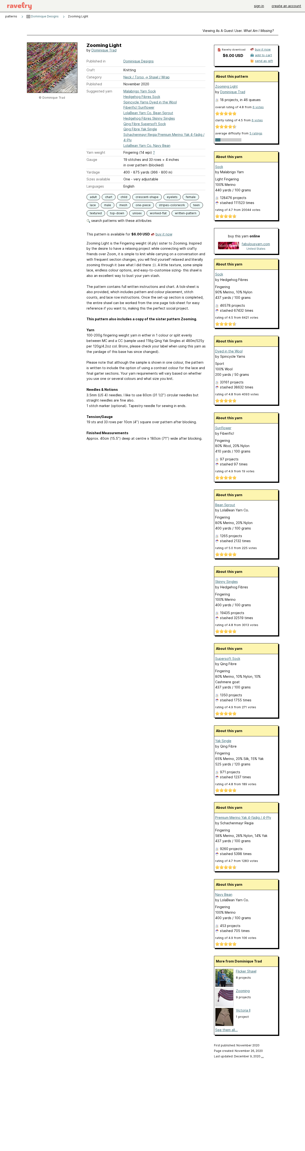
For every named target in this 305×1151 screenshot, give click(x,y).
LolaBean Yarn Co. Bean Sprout (148, 113)
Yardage (93, 172)
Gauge (91, 160)
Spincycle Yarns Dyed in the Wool (150, 102)
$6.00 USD (233, 55)
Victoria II (243, 1010)
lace (93, 205)
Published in (96, 61)
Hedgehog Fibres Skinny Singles (149, 118)
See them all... (226, 1030)
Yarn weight (95, 152)
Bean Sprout (225, 505)
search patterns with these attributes (121, 221)
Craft (90, 70)
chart (108, 197)
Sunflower (223, 428)
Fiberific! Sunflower (138, 107)
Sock (219, 167)
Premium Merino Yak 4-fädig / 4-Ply (243, 817)
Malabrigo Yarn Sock (139, 91)
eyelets (172, 197)
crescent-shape (147, 197)
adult (93, 197)
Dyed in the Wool (229, 351)
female (191, 197)
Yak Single (223, 741)
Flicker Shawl (246, 971)
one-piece (143, 205)
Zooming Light (226, 86)
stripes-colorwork (172, 205)
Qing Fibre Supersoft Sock (144, 124)
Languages (95, 186)
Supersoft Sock (227, 659)
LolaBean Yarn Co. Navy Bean (146, 145)
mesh (123, 205)
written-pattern (185, 213)
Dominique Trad (104, 50)
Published (94, 84)
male (107, 205)
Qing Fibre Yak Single (140, 129)
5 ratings (255, 133)
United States (255, 248)
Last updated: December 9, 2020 (239, 1056)
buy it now (164, 234)
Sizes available (98, 179)
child (124, 197)
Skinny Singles (226, 582)
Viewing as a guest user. (238, 31)
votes (258, 107)
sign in (259, 6)
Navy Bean (223, 894)
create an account (286, 6)
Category (94, 77)
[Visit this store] (228, 246)
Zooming (243, 991)
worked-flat (158, 213)
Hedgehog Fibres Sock (141, 97)
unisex (137, 213)
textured (96, 213)
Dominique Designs (44, 16)
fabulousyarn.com (256, 244)
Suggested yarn (99, 91)
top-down (117, 213)
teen (196, 205)
